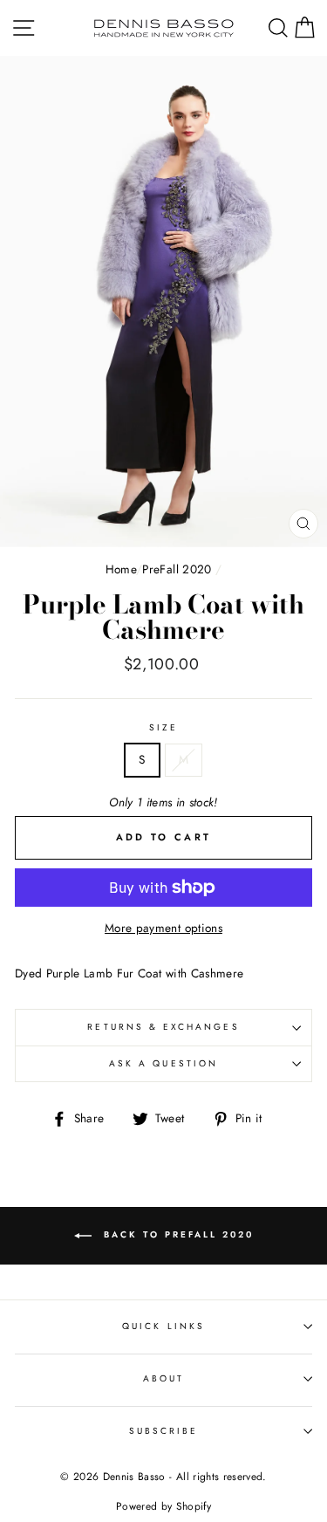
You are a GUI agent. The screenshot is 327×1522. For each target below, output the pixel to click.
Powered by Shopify (163, 1506)
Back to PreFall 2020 (176, 1234)
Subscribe (164, 1430)
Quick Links (163, 1326)
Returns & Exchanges (163, 1026)
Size (163, 727)
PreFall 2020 (176, 569)
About (163, 1378)
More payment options (163, 927)
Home (121, 569)
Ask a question (163, 1063)
